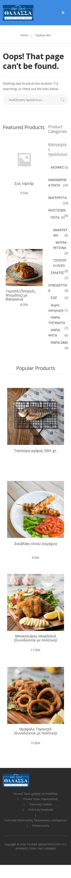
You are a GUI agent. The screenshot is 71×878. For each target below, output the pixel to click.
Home (24, 35)
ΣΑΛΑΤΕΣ (57, 273)
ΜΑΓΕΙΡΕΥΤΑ (57, 198)
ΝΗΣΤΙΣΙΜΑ (57, 210)
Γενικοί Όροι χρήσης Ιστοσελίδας (35, 793)
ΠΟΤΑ (55, 217)
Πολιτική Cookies (40, 804)
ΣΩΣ (54, 298)
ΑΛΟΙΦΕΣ (57, 167)
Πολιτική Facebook (40, 809)
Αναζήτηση (64, 100)
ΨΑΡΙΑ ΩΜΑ (59, 342)
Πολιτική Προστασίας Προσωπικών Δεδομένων (35, 820)
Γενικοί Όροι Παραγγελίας (40, 799)
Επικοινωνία (40, 825)
